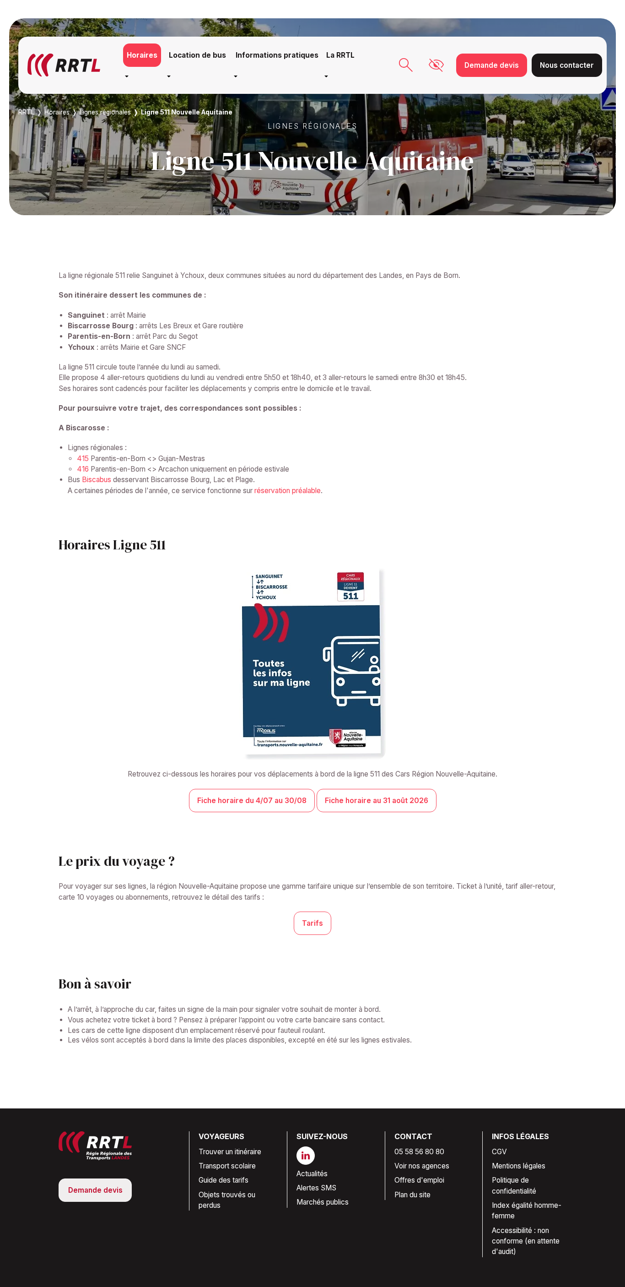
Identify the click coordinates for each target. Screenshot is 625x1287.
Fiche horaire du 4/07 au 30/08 (252, 800)
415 (83, 458)
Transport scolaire (227, 1166)
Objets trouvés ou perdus (227, 1200)
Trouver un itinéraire (230, 1151)
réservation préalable (287, 490)
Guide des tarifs (223, 1180)
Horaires (142, 55)
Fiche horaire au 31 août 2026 (376, 800)
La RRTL (340, 55)
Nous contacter (567, 65)
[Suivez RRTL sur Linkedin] (309, 1155)
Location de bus (197, 55)
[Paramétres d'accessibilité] (436, 65)
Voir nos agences (421, 1166)
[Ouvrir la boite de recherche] (406, 65)
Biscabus (96, 479)
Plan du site (412, 1194)
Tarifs (312, 923)
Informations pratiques (277, 55)
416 (83, 469)
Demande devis (491, 65)
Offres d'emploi (419, 1180)
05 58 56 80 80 (419, 1151)
